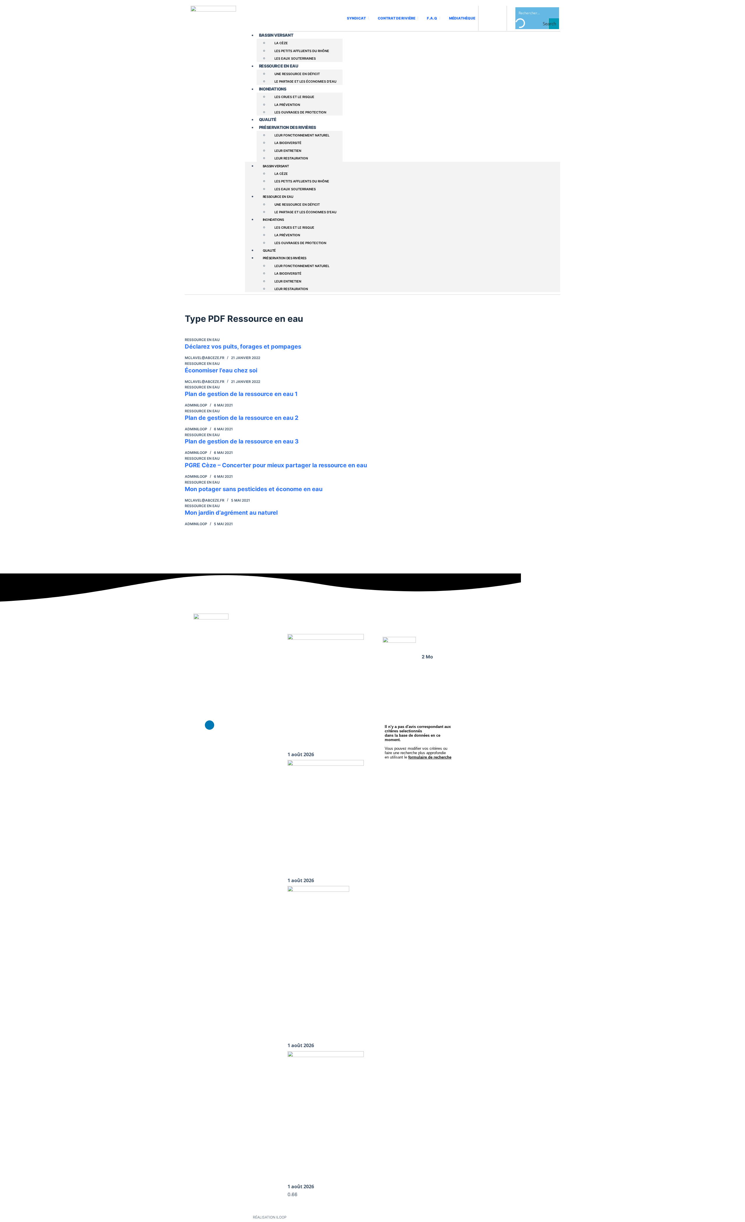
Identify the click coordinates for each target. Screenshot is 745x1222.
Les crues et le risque (294, 97)
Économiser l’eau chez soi (221, 370)
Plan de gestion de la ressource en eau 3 (242, 441)
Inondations (272, 88)
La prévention (287, 105)
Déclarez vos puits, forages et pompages (243, 346)
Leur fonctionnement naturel (301, 135)
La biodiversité (287, 143)
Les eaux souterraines (295, 58)
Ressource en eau (278, 65)
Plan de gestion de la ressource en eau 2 (242, 417)
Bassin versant (276, 35)
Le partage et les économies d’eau (305, 81)
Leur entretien (287, 151)
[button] (489, 675)
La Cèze (281, 43)
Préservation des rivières (287, 127)
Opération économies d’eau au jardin (325, 1034)
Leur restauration (291, 158)
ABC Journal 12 (436, 642)
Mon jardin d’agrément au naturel (231, 512)
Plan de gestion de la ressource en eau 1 (241, 393)
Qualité (267, 119)
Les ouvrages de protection (300, 112)
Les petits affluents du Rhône (301, 51)
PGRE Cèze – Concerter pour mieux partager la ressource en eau (276, 465)
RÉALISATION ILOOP (270, 1217)
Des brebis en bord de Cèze (315, 869)
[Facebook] (198, 725)
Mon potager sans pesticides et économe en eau (253, 489)
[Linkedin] (209, 725)
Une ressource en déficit (297, 74)
